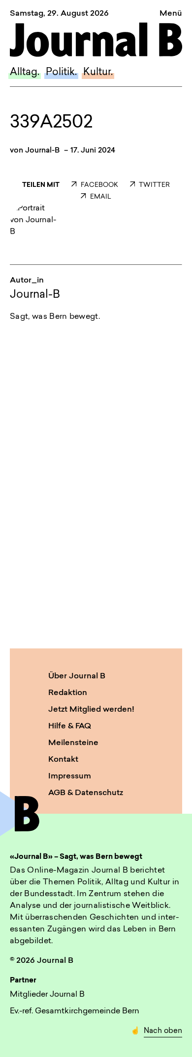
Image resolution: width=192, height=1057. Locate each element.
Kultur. (98, 72)
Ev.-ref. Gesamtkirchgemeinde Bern (74, 1011)
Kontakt (63, 760)
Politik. (61, 72)
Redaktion (67, 693)
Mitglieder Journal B (47, 995)
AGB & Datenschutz (85, 793)
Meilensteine (73, 743)
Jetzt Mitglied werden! (91, 710)
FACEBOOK (99, 185)
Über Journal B (76, 676)
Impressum (69, 776)
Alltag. (24, 72)
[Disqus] (96, 463)
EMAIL (100, 197)
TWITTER (154, 185)
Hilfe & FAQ (69, 726)
